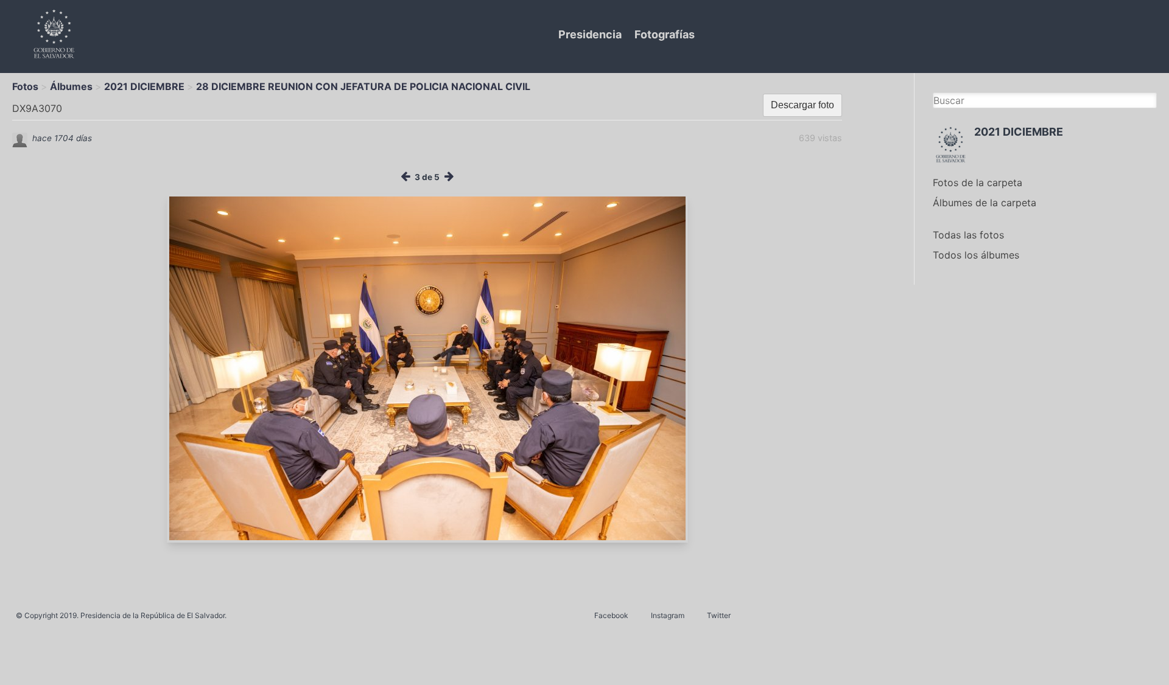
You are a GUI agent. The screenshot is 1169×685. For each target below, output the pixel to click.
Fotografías (664, 34)
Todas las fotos (968, 235)
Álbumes (71, 86)
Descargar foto (802, 105)
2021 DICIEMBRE (144, 86)
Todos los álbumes (976, 255)
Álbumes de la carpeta (984, 202)
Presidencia (590, 34)
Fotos (25, 86)
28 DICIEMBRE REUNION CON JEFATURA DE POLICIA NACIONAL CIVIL (363, 86)
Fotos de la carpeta (977, 182)
